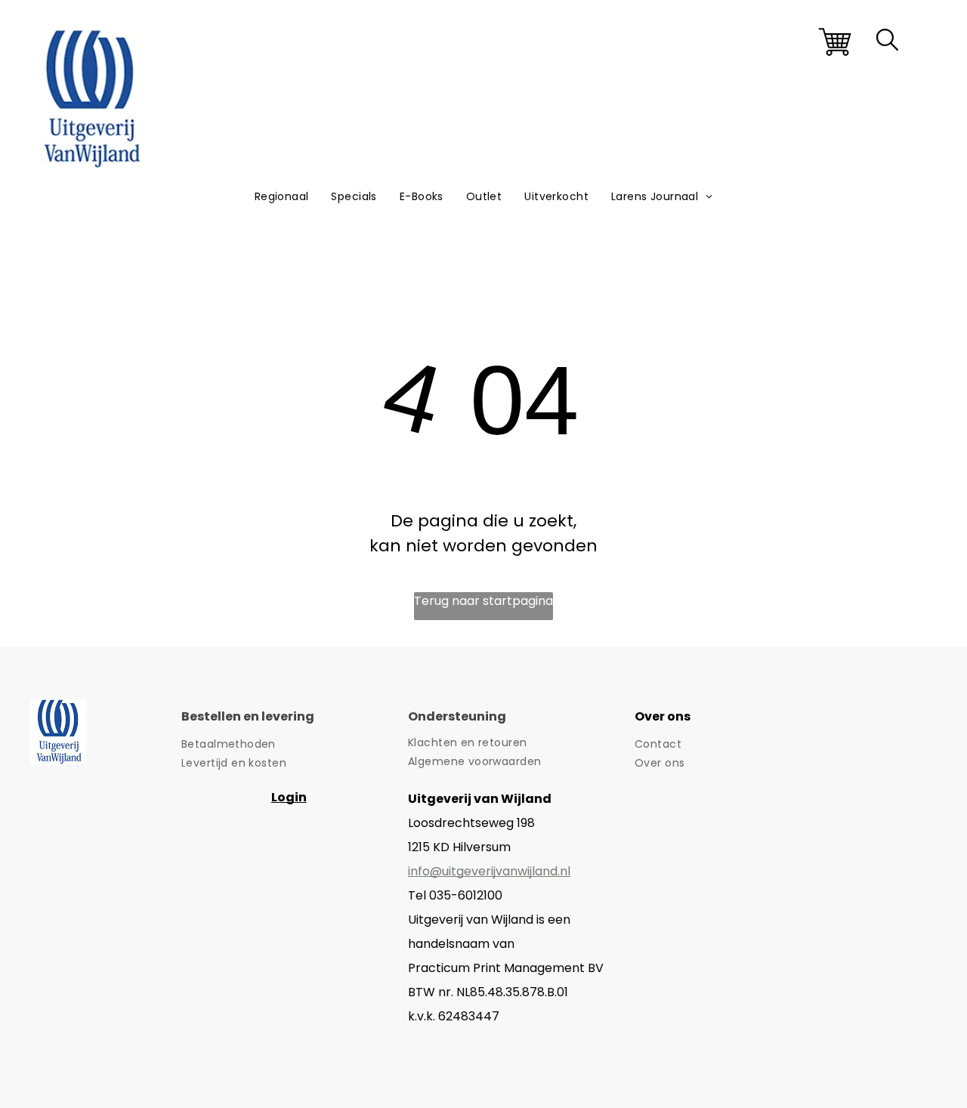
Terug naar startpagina (483, 601)
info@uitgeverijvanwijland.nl (489, 871)
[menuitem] (281, 197)
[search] (887, 42)
